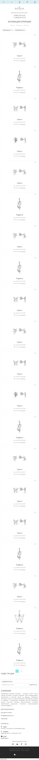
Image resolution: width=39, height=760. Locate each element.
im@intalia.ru (4, 738)
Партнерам (4, 718)
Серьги (19, 56)
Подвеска (19, 88)
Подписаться (7, 681)
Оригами (22, 60)
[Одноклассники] (12, 744)
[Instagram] (25, 744)
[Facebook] (21, 744)
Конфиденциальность (7, 715)
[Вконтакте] (17, 744)
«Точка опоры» (25, 750)
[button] (19, 2)
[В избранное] (35, 35)
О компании (6, 690)
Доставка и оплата (6, 712)
